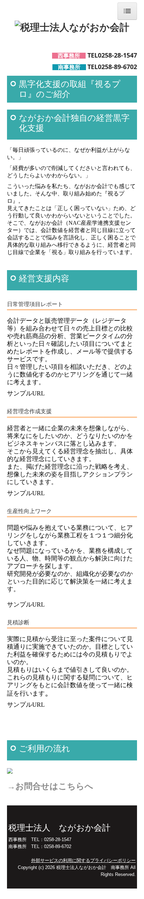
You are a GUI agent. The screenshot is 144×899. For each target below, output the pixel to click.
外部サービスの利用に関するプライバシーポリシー (83, 860)
